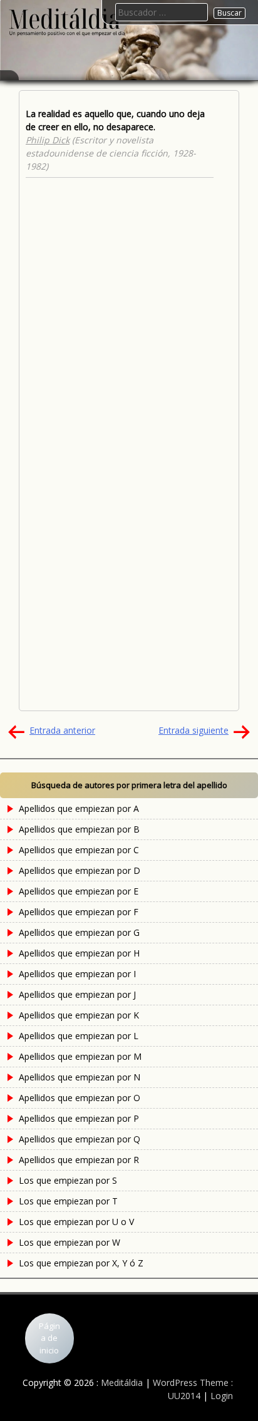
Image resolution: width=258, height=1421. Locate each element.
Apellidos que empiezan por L (78, 1036)
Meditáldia (122, 1382)
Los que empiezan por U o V (76, 1222)
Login (221, 1396)
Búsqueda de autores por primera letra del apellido (129, 785)
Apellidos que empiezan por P (79, 1118)
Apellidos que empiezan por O (79, 1098)
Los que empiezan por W (69, 1242)
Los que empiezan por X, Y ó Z (81, 1263)
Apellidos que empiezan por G (79, 932)
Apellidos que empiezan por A (79, 808)
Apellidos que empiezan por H (79, 953)
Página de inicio (49, 1338)
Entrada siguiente (193, 730)
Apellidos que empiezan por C (79, 850)
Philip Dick (48, 140)
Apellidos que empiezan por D (79, 870)
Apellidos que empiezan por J (77, 994)
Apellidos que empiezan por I (77, 974)
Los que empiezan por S (68, 1180)
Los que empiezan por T (68, 1201)
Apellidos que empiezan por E (78, 891)
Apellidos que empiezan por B (79, 829)
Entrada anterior (62, 730)
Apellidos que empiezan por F (78, 912)
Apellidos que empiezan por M (80, 1056)
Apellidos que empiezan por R (79, 1160)
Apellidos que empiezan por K (79, 1015)
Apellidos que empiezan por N (79, 1077)
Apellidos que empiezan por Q (79, 1139)
